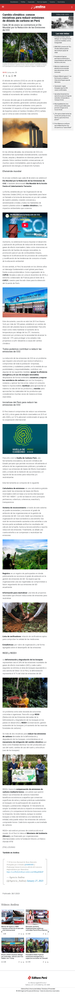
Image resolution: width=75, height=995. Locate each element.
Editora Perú (25, 989)
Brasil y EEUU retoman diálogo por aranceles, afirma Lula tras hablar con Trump (12, 956)
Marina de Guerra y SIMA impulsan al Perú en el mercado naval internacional (12, 928)
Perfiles (23, 2)
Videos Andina (10, 904)
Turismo (52, 2)
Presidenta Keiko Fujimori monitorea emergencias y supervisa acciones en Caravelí (37, 956)
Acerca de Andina (35, 989)
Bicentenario (14, 2)
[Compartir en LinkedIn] (23, 934)
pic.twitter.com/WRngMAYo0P (33, 872)
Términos (45, 989)
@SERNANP (29, 865)
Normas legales (42, 2)
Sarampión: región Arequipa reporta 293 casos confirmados (61, 88)
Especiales (31, 2)
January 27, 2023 (35, 881)
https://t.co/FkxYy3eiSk (15, 872)
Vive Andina (61, 2)
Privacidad (51, 989)
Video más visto (62, 14)
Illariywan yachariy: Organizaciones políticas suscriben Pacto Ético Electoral (37, 928)
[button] (2, 931)
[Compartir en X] (21, 934)
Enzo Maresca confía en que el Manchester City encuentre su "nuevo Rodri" (62, 125)
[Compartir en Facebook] (19, 934)
